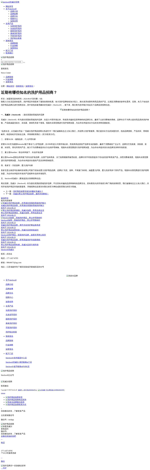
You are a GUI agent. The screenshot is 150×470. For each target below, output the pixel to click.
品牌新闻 (14, 43)
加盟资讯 (14, 48)
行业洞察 (14, 46)
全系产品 (9, 24)
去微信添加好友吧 (8, 436)
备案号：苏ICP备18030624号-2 (27, 390)
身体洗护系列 (16, 33)
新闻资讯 (9, 41)
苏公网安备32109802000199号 (55, 390)
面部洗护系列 (16, 31)
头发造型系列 (16, 28)
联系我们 (9, 53)
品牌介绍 (14, 11)
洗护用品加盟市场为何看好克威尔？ (28, 191)
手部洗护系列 (16, 36)
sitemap (3, 393)
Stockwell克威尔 (7, 250)
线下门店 (9, 50)
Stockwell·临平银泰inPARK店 (17, 366)
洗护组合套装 (16, 38)
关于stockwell (11, 9)
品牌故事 (14, 14)
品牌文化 (14, 16)
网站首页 (9, 6)
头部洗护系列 (16, 26)
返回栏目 (4, 198)
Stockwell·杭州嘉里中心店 (16, 358)
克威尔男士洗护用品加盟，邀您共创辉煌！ (31, 194)
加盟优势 (14, 21)
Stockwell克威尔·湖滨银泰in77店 (19, 362)
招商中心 (14, 19)
